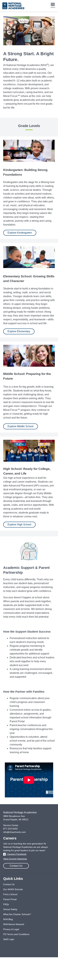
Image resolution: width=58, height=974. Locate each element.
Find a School (10, 894)
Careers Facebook (16, 854)
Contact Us (16, 865)
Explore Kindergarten (20, 232)
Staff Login (8, 939)
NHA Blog (8, 919)
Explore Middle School (21, 426)
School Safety (10, 909)
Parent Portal (10, 899)
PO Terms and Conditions (16, 934)
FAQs (6, 904)
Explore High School (19, 524)
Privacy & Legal (11, 929)
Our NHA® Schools (13, 889)
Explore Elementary (19, 331)
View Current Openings (15, 858)
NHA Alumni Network (13, 924)
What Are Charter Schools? (17, 914)
